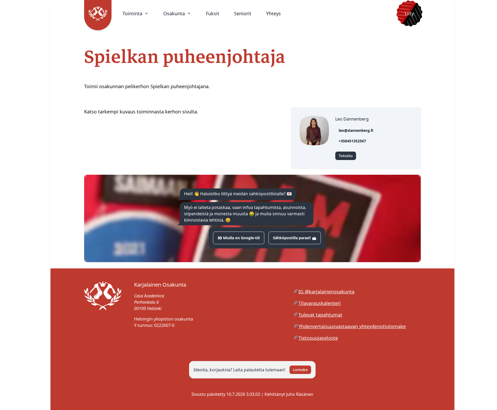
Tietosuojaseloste (318, 338)
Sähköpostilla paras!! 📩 (294, 237)
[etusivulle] (102, 314)
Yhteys (273, 13)
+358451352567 (352, 140)
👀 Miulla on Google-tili (238, 237)
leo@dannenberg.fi (356, 130)
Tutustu (346, 155)
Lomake (300, 369)
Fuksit (212, 13)
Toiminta (132, 13)
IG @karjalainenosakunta (326, 291)
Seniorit (242, 13)
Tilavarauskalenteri (319, 303)
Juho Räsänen (299, 394)
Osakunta (174, 13)
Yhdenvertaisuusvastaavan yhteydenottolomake (352, 326)
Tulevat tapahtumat (320, 315)
